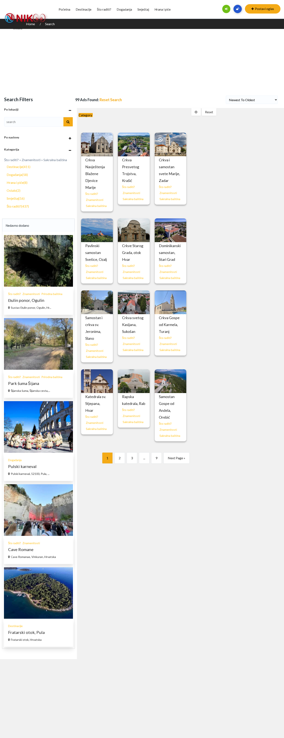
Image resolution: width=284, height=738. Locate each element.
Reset (209, 112)
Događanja (124, 9)
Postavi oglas (264, 9)
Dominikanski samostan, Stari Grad (170, 252)
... (144, 458)
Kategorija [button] (11, 149)
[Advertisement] (142, 60)
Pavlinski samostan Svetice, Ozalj (96, 252)
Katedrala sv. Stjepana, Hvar (95, 403)
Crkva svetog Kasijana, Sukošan (132, 324)
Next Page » (176, 458)
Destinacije (83, 9)
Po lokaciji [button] (11, 109)
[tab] (38, 109)
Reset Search (111, 99)
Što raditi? (104, 9)
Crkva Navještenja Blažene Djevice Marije (95, 174)
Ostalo (17, 28)
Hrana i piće (162, 9)
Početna (64, 9)
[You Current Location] (196, 112)
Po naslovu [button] (11, 137)
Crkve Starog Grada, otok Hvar (132, 252)
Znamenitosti (94, 200)
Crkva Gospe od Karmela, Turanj (169, 324)
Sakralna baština (96, 206)
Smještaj (143, 9)
